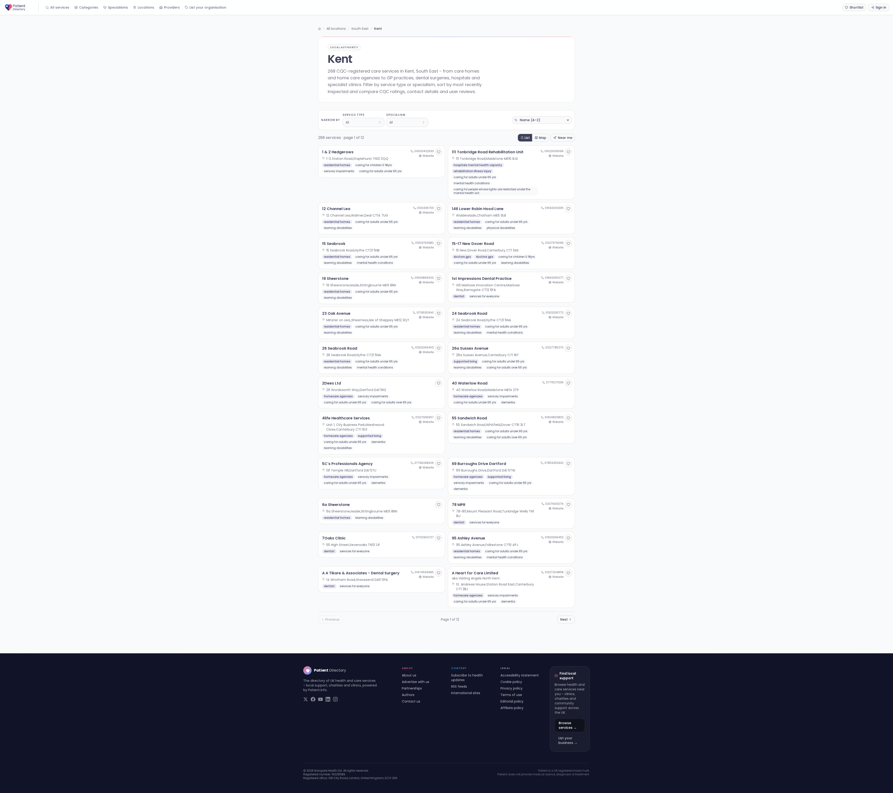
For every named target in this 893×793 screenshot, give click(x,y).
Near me (565, 137)
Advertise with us (415, 681)
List (527, 137)
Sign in (881, 7)
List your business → (567, 740)
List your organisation (208, 7)
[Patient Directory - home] (21, 7)
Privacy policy (511, 688)
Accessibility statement (519, 675)
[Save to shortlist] (438, 152)
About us (409, 675)
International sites (465, 693)
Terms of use (511, 695)
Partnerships (412, 688)
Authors (408, 695)
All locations (336, 28)
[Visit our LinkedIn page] (328, 699)
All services (59, 7)
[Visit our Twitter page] (305, 699)
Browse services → (568, 725)
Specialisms (118, 7)
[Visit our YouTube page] (320, 699)
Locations (146, 7)
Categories (88, 7)
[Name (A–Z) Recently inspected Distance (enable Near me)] (542, 120)
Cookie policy (511, 681)
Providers (172, 7)
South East (360, 28)
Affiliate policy (511, 708)
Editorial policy (511, 701)
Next (564, 619)
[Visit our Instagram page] (335, 699)
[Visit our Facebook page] (313, 699)
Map (542, 137)
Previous (332, 619)
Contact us (411, 701)
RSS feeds (459, 686)
